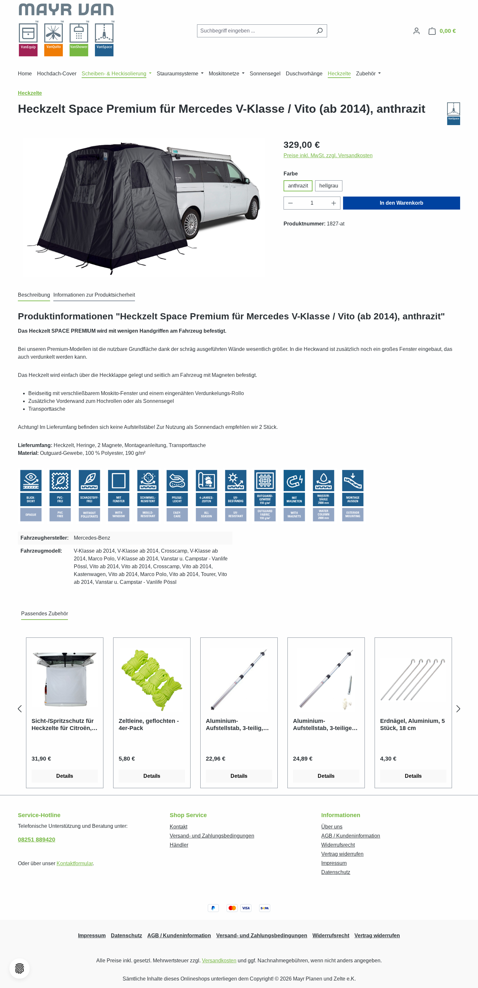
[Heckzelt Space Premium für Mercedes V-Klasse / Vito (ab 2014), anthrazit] (144, 208)
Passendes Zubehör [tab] (44, 613)
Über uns (331, 826)
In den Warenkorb (401, 203)
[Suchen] (319, 30)
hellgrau (328, 185)
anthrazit (298, 185)
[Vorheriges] (19, 709)
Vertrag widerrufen (342, 854)
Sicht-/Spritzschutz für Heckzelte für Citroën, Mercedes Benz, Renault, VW (63, 725)
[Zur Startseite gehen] (66, 30)
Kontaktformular (75, 863)
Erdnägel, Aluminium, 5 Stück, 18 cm (412, 724)
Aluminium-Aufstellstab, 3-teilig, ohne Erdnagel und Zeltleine (234, 725)
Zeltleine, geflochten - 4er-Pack (149, 724)
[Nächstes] (458, 709)
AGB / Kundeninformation (350, 836)
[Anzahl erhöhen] (334, 203)
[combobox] (254, 30)
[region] (144, 208)
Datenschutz (335, 872)
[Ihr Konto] (416, 30)
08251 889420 (36, 839)
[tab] (34, 295)
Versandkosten (219, 960)
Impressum (334, 863)
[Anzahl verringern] (290, 203)
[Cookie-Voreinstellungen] (19, 968)
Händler (179, 845)
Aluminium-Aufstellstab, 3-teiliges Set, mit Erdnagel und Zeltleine (324, 725)
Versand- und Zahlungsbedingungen (212, 836)
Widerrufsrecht (338, 845)
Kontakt (178, 826)
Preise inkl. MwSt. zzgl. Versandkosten (328, 155)
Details (64, 776)
